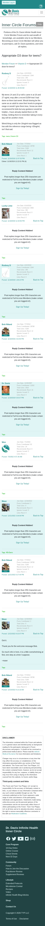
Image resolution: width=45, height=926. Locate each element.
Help (40, 24)
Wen (4, 442)
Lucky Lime (7, 206)
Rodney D (6, 73)
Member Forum (8, 64)
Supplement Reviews (15, 874)
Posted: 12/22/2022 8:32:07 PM (13, 634)
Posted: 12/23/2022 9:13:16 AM (13, 690)
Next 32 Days (11, 857)
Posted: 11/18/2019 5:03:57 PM (13, 398)
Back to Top (38, 158)
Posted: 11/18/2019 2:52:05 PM (13, 339)
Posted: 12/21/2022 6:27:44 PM (13, 575)
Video (8, 892)
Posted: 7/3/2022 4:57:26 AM (12, 457)
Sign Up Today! (22, 188)
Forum (8, 866)
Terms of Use (11, 919)
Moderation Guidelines (19, 814)
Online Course (12, 851)
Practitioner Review (14, 872)
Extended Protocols (14, 883)
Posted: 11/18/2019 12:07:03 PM (13, 158)
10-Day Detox (12, 848)
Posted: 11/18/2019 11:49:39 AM (13, 88)
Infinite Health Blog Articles (17, 895)
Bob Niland (7, 144)
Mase (4, 501)
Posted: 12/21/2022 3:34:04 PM (13, 516)
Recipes (9, 889)
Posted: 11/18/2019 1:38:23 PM (13, 280)
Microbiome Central (14, 886)
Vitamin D (22, 64)
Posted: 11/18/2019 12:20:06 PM (13, 221)
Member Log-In (9, 2)
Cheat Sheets (11, 854)
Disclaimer (24, 919)
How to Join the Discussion (17, 869)
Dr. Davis (6, 383)
